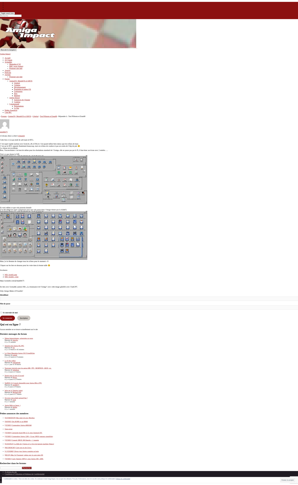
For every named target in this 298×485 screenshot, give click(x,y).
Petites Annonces (11, 110)
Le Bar (16, 108)
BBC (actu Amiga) (16, 66)
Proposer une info (15, 68)
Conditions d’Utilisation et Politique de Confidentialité (24, 474)
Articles (7, 70)
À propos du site (11, 472)
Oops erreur (8, 429)
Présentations (19, 106)
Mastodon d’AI (15, 64)
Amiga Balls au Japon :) (12, 405)
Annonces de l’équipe (22, 100)
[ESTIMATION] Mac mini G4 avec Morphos (20, 418)
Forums (4, 116)
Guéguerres (18, 91)
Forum (7, 79)
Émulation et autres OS (22, 89)
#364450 (21, 136)
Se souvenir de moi (10, 313)
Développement (20, 87)
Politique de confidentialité (123, 479)
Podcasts (8, 73)
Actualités (8, 62)
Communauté (14, 104)
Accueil (7, 58)
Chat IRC (8, 112)
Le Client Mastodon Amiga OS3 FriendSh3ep (20, 353)
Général (17, 83)
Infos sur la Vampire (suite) (14, 390)
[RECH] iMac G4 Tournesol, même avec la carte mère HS (24, 455)
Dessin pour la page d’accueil (14, 375)
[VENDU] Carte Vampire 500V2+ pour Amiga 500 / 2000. (24, 459)
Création (17, 85)
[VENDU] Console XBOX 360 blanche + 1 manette (22, 440)
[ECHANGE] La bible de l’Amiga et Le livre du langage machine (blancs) (29, 444)
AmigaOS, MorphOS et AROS (20, 81)
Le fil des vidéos (10, 361)
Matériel (17, 96)
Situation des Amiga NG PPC (14, 346)
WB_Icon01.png (11, 275)
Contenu (17, 102)
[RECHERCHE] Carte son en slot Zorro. (18, 448)
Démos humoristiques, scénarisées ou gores (19, 338)
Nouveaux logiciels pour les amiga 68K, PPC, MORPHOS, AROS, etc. (28, 368)
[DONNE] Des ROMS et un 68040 (16, 421)
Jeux (15, 94)
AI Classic (8, 60)
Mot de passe (5, 304)
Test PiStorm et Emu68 (48, 116)
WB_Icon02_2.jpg (11, 277)
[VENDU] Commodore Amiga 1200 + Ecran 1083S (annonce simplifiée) (29, 436)
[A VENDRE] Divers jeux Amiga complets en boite (22, 451)
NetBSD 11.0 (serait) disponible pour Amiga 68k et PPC (23, 383)
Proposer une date (15, 77)
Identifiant (4, 295)
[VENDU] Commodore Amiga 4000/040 (18, 425)
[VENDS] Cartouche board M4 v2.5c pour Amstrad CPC (23, 433)
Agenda (7, 75)
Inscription (24, 318)
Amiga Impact (5, 54)
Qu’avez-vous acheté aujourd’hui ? (16, 398)
